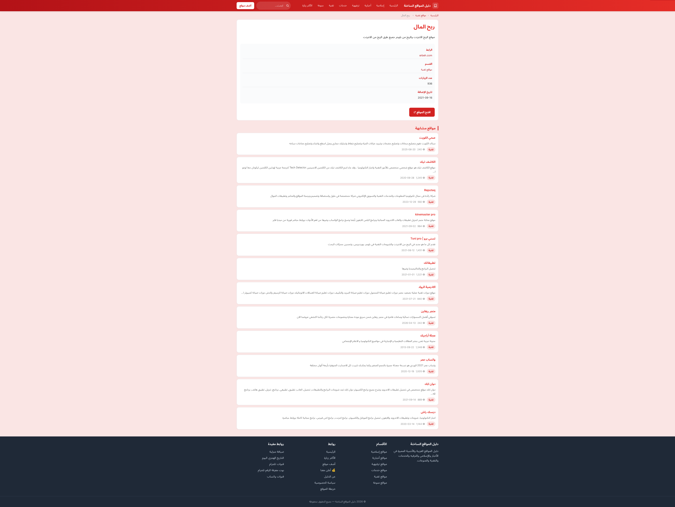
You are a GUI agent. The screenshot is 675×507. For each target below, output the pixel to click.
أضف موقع (245, 5)
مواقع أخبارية (379, 457)
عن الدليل (329, 476)
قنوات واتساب (275, 476)
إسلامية (380, 5)
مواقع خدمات (379, 470)
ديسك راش (428, 412)
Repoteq (429, 190)
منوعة (321, 5)
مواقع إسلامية (379, 451)
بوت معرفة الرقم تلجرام (271, 470)
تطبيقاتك (429, 262)
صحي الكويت (427, 137)
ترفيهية (355, 5)
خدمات (343, 5)
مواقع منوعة (380, 482)
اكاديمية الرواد (427, 287)
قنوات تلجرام (276, 464)
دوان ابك (430, 384)
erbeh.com (425, 55)
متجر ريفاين (428, 311)
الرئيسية (394, 5)
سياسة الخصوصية (324, 482)
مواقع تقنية (420, 15)
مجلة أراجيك (427, 335)
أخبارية (368, 5)
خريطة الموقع (327, 488)
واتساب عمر (427, 359)
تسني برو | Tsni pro (422, 238)
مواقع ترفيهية (379, 464)
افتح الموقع (423, 112)
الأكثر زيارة (307, 5)
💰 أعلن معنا (327, 470)
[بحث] (287, 5)
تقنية (331, 5)
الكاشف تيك (427, 161)
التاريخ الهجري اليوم (273, 457)
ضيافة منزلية (276, 451)
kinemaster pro (425, 214)
